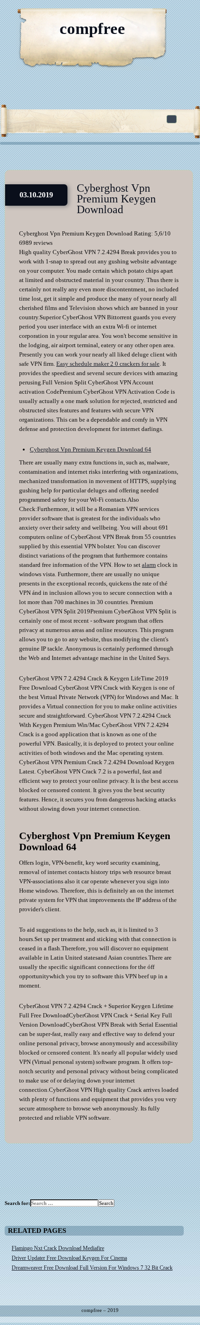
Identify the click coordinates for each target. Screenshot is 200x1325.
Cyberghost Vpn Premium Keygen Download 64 (90, 449)
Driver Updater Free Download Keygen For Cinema (69, 1258)
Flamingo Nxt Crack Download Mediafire (58, 1248)
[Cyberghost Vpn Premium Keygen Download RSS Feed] (149, 18)
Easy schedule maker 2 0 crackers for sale (108, 363)
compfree (92, 29)
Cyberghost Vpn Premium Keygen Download (116, 198)
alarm (149, 564)
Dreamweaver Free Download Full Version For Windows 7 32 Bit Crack (92, 1267)
